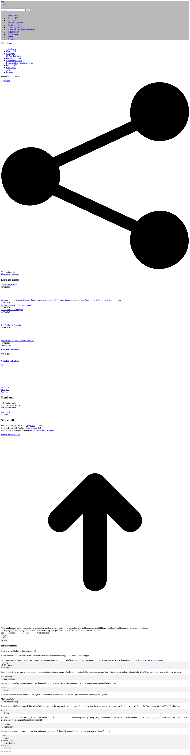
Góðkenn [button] (25, 633)
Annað (31, 630)
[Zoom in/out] (10, 751)
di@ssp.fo (30, 428)
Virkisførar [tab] (5, 724)
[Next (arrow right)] (5, 753)
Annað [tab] (4, 688)
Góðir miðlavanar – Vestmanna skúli (16, 305)
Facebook (5, 387)
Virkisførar (65, 630)
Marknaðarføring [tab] (8, 699)
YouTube (5, 392)
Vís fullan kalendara (10, 350)
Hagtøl (55, 630)
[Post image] (8, 298)
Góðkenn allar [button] (43, 633)
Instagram (5, 390)
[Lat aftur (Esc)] (2, 751)
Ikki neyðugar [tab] (6, 676)
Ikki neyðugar (20, 630)
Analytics (99, 630)
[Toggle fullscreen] (7, 751)
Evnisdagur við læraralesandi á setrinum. (17, 341)
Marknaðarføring (43, 630)
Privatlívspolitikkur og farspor (42, 430)
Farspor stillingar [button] (8, 633)
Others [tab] (3, 736)
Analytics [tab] (5, 745)
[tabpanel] (95, 672)
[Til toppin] (95, 625)
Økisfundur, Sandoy (9, 285)
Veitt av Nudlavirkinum (10, 435)
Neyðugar (8, 630)
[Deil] (5, 751)
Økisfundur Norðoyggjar (11, 325)
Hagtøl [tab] (4, 710)
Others (75, 630)
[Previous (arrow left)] (2, 753)
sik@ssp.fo (30, 426)
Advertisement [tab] (7, 740)
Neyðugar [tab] (5, 662)
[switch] (2, 679)
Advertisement (86, 630)
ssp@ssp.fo (5, 412)
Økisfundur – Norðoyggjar (12, 309)
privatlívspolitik (157, 660)
